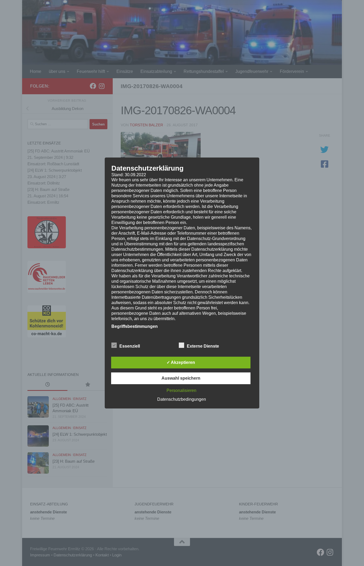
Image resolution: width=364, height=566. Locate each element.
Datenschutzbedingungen (181, 399)
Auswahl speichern (180, 378)
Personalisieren (181, 390)
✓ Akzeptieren (181, 362)
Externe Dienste (203, 346)
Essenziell (129, 346)
